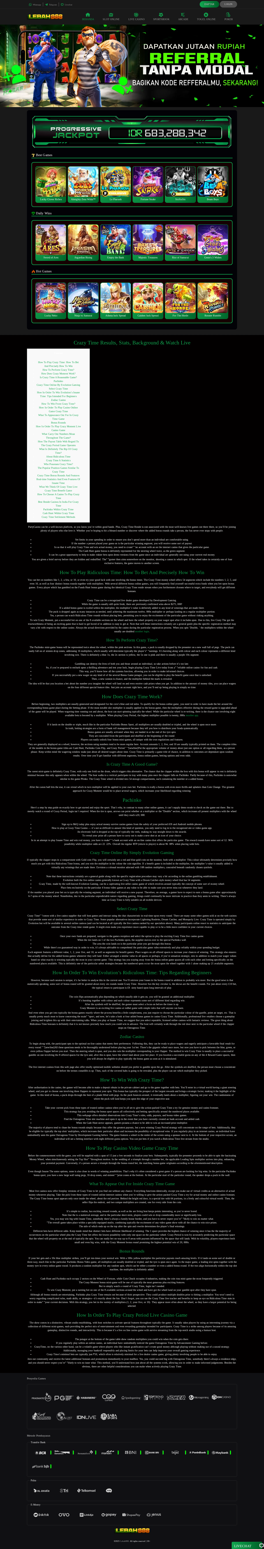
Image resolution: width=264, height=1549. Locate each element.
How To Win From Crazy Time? (58, 403)
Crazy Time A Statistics (58, 460)
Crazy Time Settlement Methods (58, 517)
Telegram (52, 5)
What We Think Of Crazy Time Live (58, 486)
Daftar (209, 4)
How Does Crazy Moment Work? (58, 373)
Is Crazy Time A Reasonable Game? (58, 377)
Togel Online (206, 19)
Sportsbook (161, 19)
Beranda (88, 19)
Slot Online (111, 19)
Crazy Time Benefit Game (58, 490)
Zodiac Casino (58, 400)
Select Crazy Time (58, 388)
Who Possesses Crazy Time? (58, 464)
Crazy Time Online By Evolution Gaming (58, 385)
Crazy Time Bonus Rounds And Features (58, 475)
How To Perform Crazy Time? (58, 370)
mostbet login (142, 631)
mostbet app (192, 715)
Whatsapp (36, 5)
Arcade (183, 19)
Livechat (68, 5)
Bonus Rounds (58, 422)
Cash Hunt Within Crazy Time (58, 513)
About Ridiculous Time (58, 456)
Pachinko (58, 381)
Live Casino (136, 19)
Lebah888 (124, 1541)
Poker (228, 19)
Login (228, 4)
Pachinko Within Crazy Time (58, 509)
